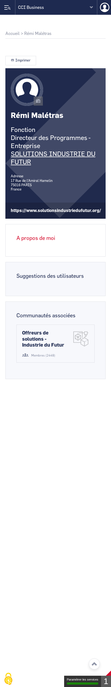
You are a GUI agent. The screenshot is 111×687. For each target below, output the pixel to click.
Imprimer (22, 60)
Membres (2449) (43, 355)
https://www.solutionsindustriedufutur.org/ (56, 210)
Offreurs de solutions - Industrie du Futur (43, 339)
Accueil (12, 33)
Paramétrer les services (82, 679)
